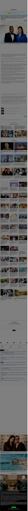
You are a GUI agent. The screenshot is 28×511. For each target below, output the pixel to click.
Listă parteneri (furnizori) (3, 505)
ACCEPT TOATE (14, 507)
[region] (13, 501)
